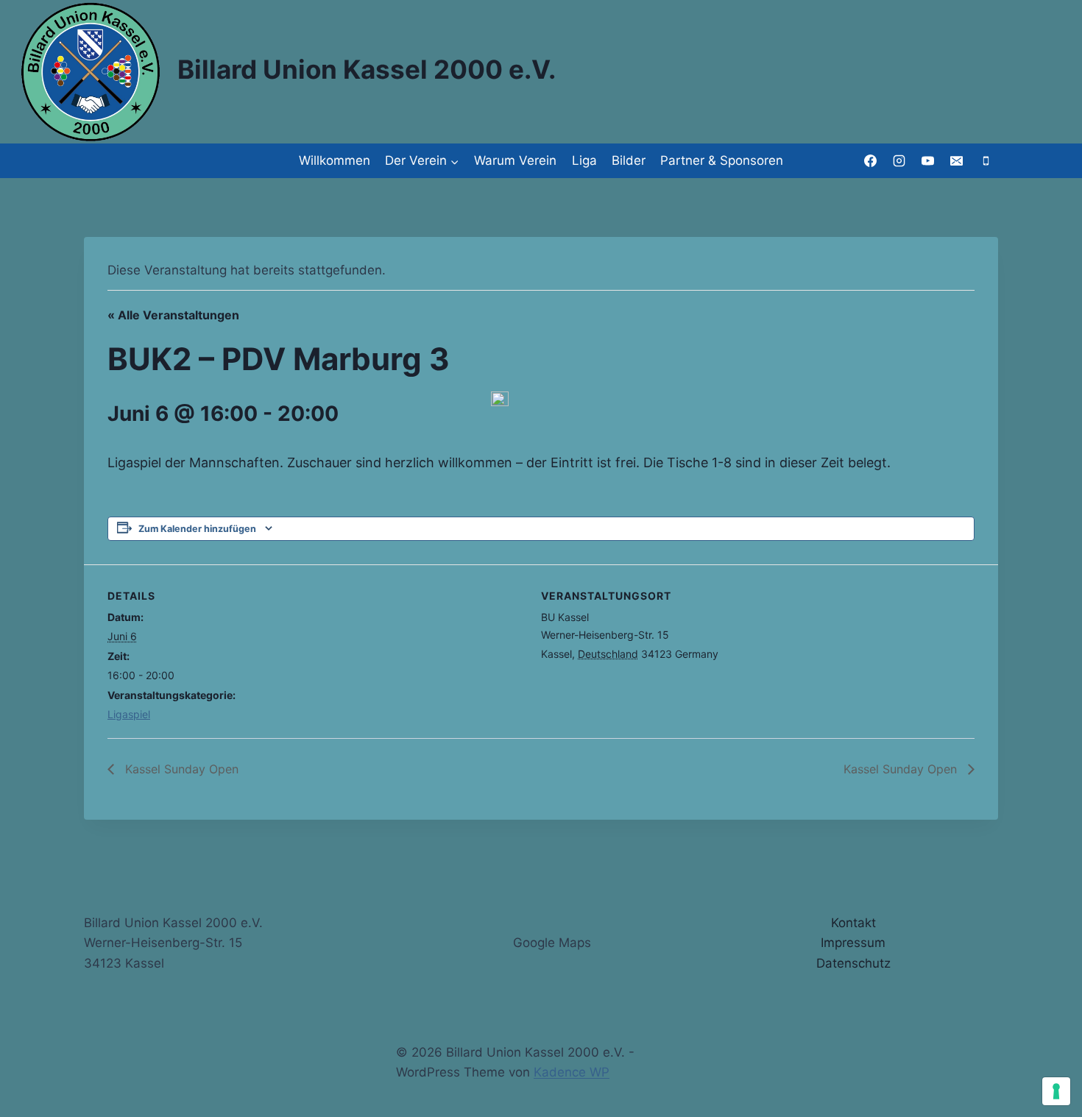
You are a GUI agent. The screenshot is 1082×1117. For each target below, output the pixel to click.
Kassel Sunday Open (179, 769)
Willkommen (334, 160)
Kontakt (853, 922)
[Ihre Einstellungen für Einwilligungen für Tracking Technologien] (1056, 1091)
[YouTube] (928, 161)
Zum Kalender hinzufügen (197, 528)
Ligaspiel (128, 714)
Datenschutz (853, 963)
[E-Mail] (956, 161)
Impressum (853, 942)
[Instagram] (899, 161)
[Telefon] (985, 161)
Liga (584, 160)
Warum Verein (515, 160)
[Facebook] (870, 161)
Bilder (629, 160)
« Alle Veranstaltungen (173, 315)
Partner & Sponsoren (721, 160)
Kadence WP (571, 1072)
